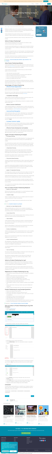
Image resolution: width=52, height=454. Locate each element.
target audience (7, 392)
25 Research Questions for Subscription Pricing (20, 416)
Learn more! (45, 1)
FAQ (26, 450)
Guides (8, 26)
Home (6, 26)
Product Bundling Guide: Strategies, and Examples (31, 416)
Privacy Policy (36, 450)
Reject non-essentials (5, 451)
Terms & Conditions (48, 450)
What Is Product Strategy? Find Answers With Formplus (8, 416)
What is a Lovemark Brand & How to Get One (43, 416)
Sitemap (28, 443)
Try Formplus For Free (26, 433)
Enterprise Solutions (29, 442)
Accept (13, 451)
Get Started (39, 34)
